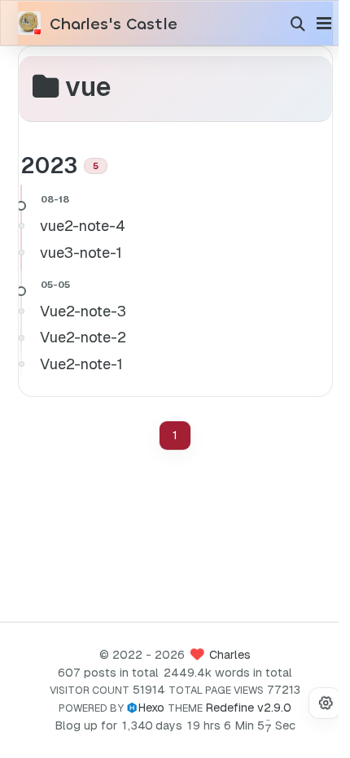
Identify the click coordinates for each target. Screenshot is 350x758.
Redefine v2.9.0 (248, 707)
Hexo (151, 707)
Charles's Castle (113, 24)
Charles (230, 654)
